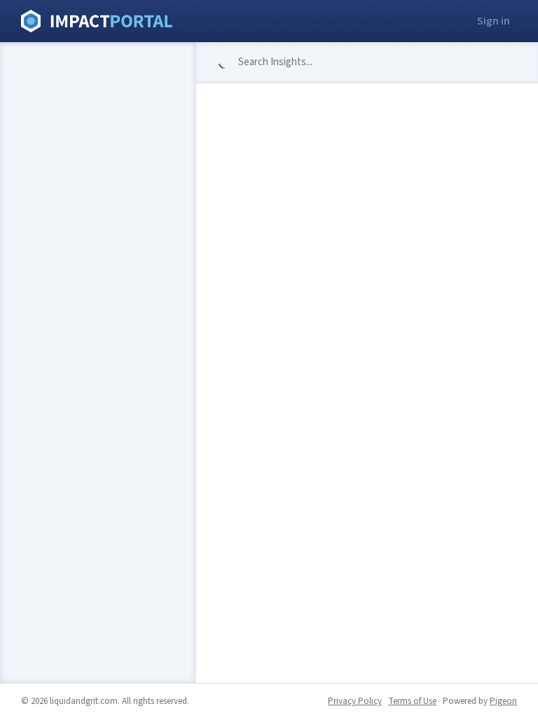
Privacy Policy (355, 701)
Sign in (493, 21)
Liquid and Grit (96, 21)
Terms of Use (412, 701)
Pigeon (503, 701)
